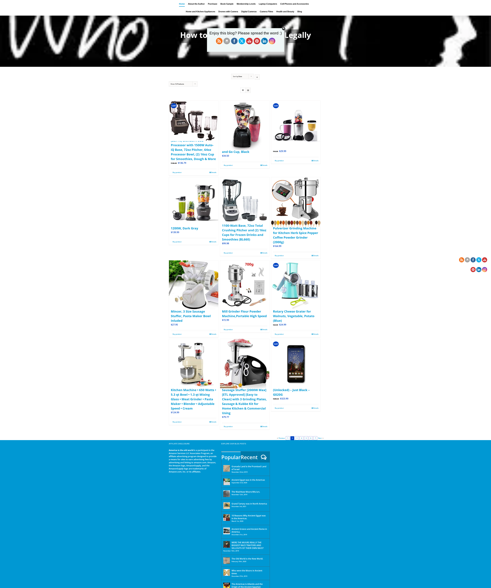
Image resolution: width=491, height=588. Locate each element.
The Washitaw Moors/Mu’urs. (246, 491)
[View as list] (248, 90)
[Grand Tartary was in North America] (226, 505)
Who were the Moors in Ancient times (247, 572)
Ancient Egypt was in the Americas (248, 479)
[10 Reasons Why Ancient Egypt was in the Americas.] (226, 517)
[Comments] (264, 457)
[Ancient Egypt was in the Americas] (226, 481)
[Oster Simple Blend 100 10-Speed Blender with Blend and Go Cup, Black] (244, 119)
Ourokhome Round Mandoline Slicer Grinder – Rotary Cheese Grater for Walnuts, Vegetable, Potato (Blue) (293, 311)
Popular (231, 457)
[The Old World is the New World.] (226, 560)
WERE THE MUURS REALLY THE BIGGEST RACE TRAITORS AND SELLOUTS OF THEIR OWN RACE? (248, 545)
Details (213, 172)
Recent (249, 457)
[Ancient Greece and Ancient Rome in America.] (226, 531)
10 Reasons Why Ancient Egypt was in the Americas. (249, 517)
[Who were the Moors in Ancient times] (226, 572)
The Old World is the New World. (247, 558)
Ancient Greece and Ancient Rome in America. (249, 530)
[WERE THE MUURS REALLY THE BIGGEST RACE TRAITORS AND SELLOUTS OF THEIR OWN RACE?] (226, 544)
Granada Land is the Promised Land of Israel (249, 468)
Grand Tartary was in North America (249, 503)
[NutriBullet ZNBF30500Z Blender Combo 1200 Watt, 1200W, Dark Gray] (193, 195)
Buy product (177, 172)
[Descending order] (257, 77)
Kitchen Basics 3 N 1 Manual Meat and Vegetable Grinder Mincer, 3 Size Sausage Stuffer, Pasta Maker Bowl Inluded (192, 311)
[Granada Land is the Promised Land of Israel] (226, 468)
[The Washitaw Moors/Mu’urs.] (226, 493)
